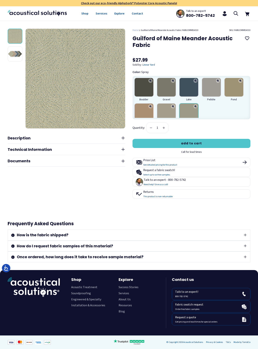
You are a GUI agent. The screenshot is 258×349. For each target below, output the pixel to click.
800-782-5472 (180, 286)
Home (135, 30)
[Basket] (247, 13)
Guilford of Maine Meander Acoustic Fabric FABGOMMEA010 (169, 30)
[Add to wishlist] (247, 38)
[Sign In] (225, 13)
